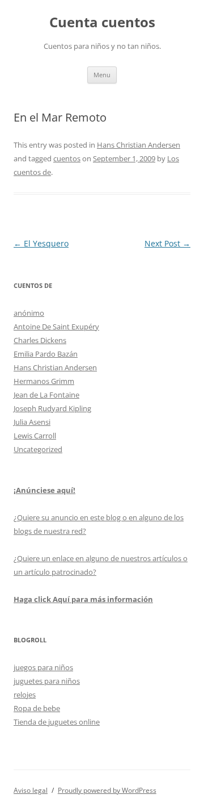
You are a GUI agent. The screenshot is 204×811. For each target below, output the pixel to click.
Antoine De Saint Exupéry (56, 326)
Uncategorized (38, 449)
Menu (102, 74)
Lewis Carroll (35, 435)
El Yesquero (41, 243)
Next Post (167, 243)
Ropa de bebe (37, 708)
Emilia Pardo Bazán (46, 354)
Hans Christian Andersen (138, 145)
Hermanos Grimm (44, 381)
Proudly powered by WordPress (107, 790)
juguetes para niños (47, 681)
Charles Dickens (40, 340)
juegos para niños (43, 667)
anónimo (29, 313)
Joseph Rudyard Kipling (52, 408)
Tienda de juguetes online (57, 722)
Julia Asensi (32, 422)
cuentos (66, 158)
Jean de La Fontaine (46, 395)
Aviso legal (31, 790)
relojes (25, 694)
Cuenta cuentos (102, 22)
